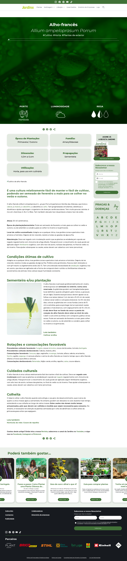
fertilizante (24, 245)
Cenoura (32, 353)
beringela (83, 348)
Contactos (9, 515)
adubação (75, 266)
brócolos (52, 348)
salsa (66, 361)
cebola (9, 207)
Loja (98, 7)
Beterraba (36, 361)
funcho (10, 356)
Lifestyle (60, 7)
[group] (28, 545)
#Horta (57, 35)
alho (45, 207)
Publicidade (9, 519)
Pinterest (37, 434)
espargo (22, 356)
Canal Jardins (71, 7)
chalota (17, 207)
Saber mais (30, 499)
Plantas (39, 7)
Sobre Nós (9, 511)
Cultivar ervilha (50, 335)
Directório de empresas (41, 515)
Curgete (39, 348)
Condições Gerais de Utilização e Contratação (75, 557)
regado (60, 377)
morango (52, 353)
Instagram (26, 434)
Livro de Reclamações (94, 557)
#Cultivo (47, 35)
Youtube (80, 431)
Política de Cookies (56, 557)
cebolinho (27, 207)
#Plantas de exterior (73, 35)
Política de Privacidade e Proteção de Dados (95, 523)
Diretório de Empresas (86, 7)
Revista (44, 431)
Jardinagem (48, 7)
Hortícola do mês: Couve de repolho (23, 423)
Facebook (17, 434)
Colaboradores (37, 511)
